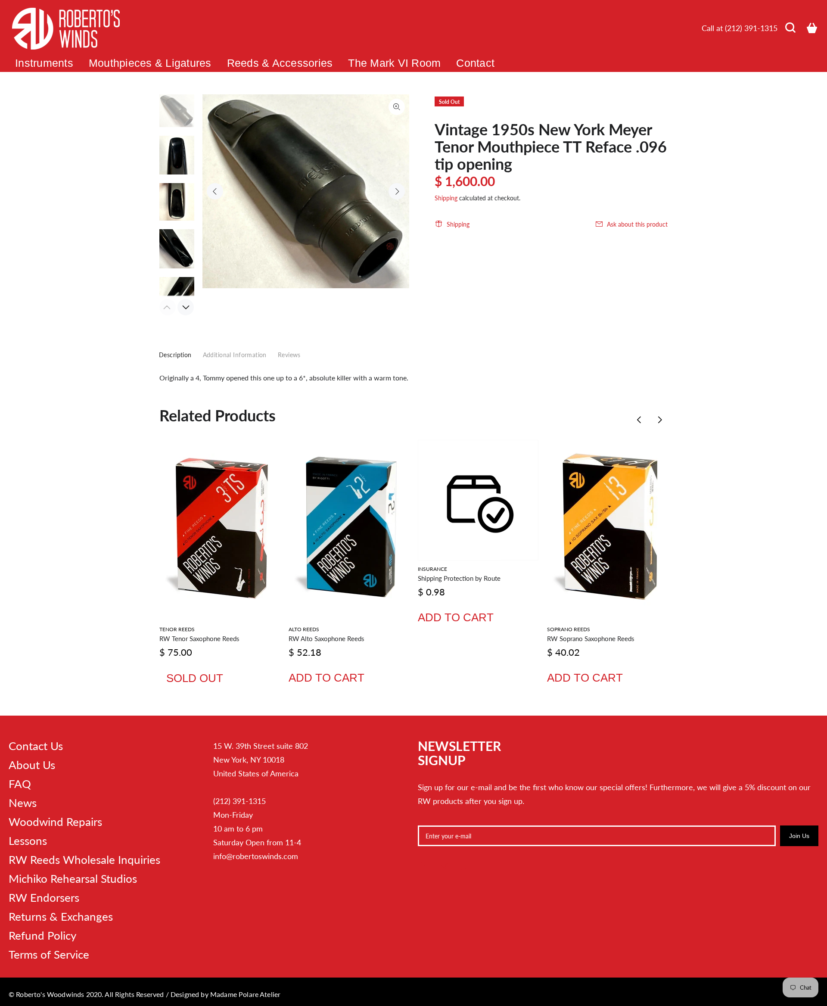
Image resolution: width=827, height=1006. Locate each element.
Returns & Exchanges (61, 916)
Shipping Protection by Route (459, 578)
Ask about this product (637, 224)
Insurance (432, 569)
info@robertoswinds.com (255, 856)
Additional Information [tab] (235, 354)
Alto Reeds (304, 629)
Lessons (28, 840)
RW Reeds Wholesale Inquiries (84, 859)
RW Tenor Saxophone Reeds (199, 638)
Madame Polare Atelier (245, 994)
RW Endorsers (44, 897)
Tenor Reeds (177, 629)
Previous (215, 191)
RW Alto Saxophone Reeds (326, 638)
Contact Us (36, 746)
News (23, 803)
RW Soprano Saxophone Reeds (590, 638)
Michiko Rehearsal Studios (73, 878)
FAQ (20, 784)
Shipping (446, 198)
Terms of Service (49, 954)
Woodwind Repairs (55, 821)
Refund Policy (42, 935)
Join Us (799, 835)
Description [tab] (175, 354)
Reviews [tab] (289, 354)
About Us (32, 765)
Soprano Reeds (568, 629)
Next (397, 191)
